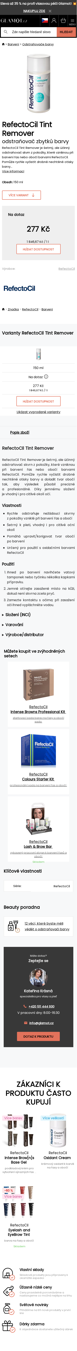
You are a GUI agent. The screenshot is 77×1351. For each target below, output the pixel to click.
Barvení (13, 44)
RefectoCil (67, 268)
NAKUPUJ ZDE (34, 11)
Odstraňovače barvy (38, 44)
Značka (13, 309)
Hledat (66, 32)
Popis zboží (19, 432)
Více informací (13, 171)
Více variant (19, 195)
